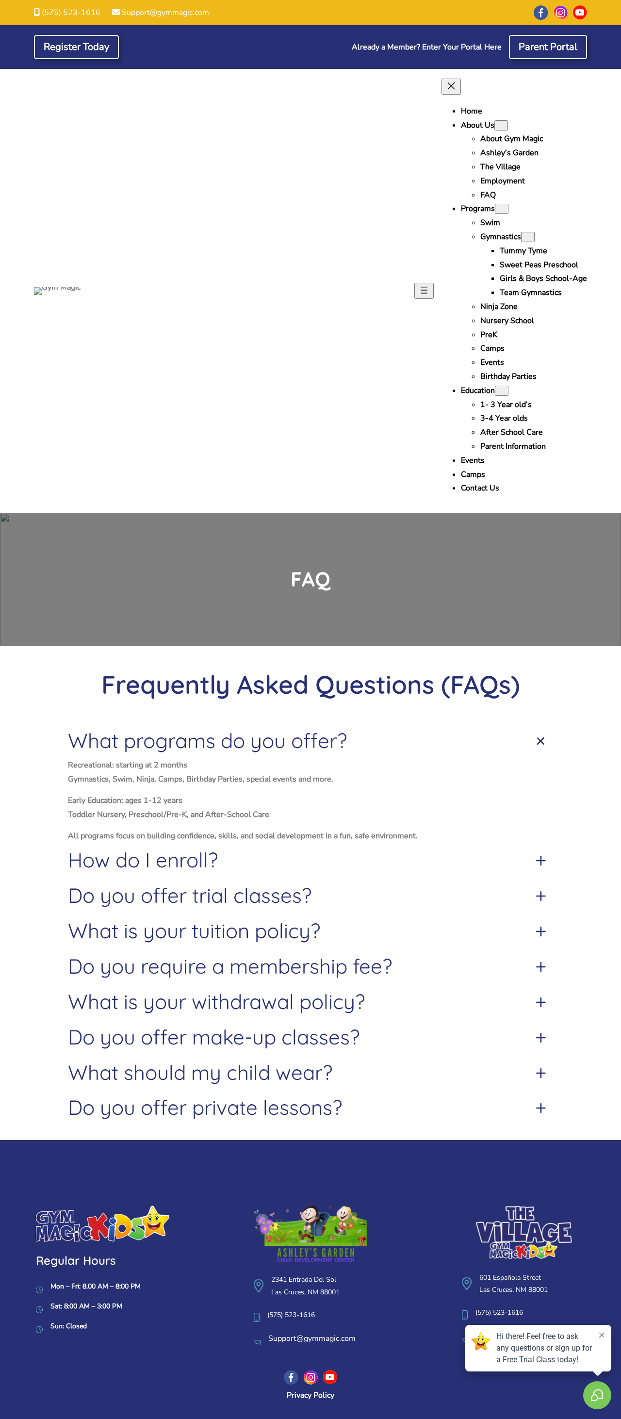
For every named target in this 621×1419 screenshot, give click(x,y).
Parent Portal (548, 46)
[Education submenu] (501, 391)
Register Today (76, 46)
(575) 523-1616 (71, 12)
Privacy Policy (310, 1395)
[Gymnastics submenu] (528, 237)
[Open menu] (424, 291)
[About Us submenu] (501, 125)
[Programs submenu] (501, 209)
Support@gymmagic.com (165, 12)
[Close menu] (451, 87)
